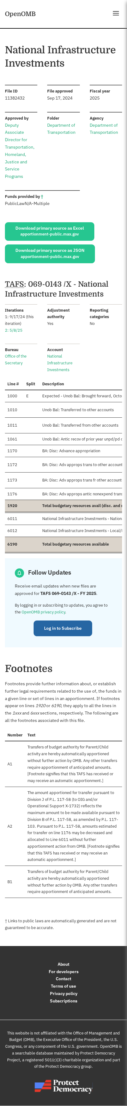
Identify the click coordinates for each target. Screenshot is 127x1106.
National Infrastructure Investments (59, 363)
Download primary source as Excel (49, 231)
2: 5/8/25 (14, 330)
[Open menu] (116, 13)
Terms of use (63, 986)
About (63, 964)
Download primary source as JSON (49, 253)
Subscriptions (63, 1001)
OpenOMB (20, 14)
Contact (63, 978)
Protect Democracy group (68, 1066)
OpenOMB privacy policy (43, 612)
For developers (64, 971)
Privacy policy (63, 993)
